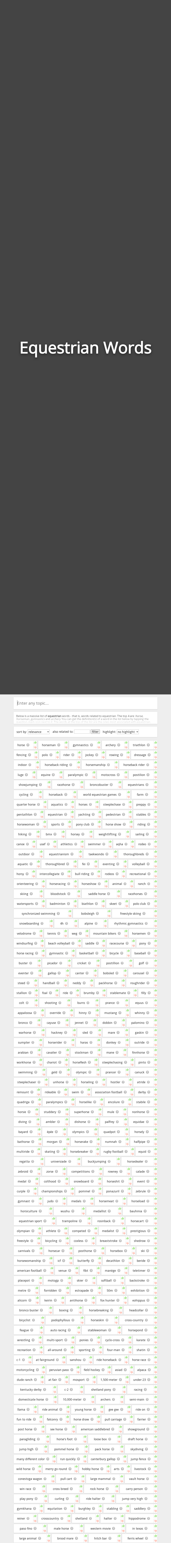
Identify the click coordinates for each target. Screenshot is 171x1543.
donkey (111, 1042)
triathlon (139, 745)
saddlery (140, 1509)
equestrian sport (30, 1221)
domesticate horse (31, 1399)
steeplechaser (26, 1082)
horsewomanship (29, 1261)
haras (84, 1042)
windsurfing (25, 943)
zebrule (141, 1191)
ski (143, 1251)
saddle (89, 943)
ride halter (93, 1499)
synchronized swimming (38, 914)
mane (110, 1052)
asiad (118, 1370)
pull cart (66, 1479)
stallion (22, 993)
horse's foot (65, 1439)
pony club (83, 824)
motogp (53, 1280)
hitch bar (100, 1538)
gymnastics (81, 745)
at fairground (45, 1360)
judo (50, 1201)
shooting (51, 1003)
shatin (141, 1350)
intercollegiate (49, 874)
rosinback (104, 1221)
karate (140, 1340)
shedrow (140, 1241)
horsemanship (96, 765)
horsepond (135, 1330)
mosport (79, 1380)
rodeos (109, 874)
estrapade (82, 1290)
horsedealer (135, 1161)
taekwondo (96, 854)
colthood (50, 1181)
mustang (110, 1013)
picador (52, 963)
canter (79, 973)
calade (140, 1171)
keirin (48, 1300)
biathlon (88, 904)
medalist (108, 1231)
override (55, 1013)
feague (24, 1330)
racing (138, 1390)
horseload (138, 1201)
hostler (115, 1082)
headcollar (136, 1310)
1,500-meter (109, 1380)
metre (22, 1290)
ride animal (50, 1409)
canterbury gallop (103, 1459)
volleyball (138, 864)
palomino (137, 1023)
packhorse (106, 983)
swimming (25, 1072)
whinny (140, 1013)
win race (25, 1489)
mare (111, 1033)
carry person (134, 1489)
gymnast (24, 1201)
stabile (141, 1102)
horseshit (113, 1181)
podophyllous (60, 1320)
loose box (100, 1439)
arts (116, 1469)
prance (110, 1003)
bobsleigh (88, 914)
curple (21, 1191)
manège (110, 1271)
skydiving (136, 1449)
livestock (140, 1469)
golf (141, 963)
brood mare (65, 1538)
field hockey (92, 1370)
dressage (140, 755)
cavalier (51, 1052)
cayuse (51, 1023)
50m (110, 1290)
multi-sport (55, 1340)
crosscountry (50, 1518)
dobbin (107, 1023)
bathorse (23, 1142)
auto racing (58, 1330)
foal (44, 993)
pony (142, 943)
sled (85, 1033)
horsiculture (29, 1211)
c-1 (19, 1360)
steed (21, 983)
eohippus (138, 1300)
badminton (57, 904)
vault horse (137, 1479)
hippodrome (137, 1518)
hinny (83, 1013)
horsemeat (106, 1201)
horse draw (81, 1419)
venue (62, 1271)
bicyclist (24, 1320)
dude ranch (25, 1380)
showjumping (28, 785)
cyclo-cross (112, 1340)
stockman (82, 1052)
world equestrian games (100, 795)
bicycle (114, 953)
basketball (86, 953)
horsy (20, 874)
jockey (89, 755)
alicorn (22, 1300)
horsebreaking (99, 1310)
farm (140, 795)
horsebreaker (79, 1152)
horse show (113, 824)
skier (80, 1280)
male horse (61, 1528)
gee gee (114, 1409)
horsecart (137, 1221)
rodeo (142, 844)
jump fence (138, 1459)
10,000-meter (72, 1399)
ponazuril (112, 1191)
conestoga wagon (30, 1479)
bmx (49, 834)
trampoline (69, 1221)
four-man (113, 1350)
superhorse (81, 1112)
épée (50, 1132)
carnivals (24, 1251)
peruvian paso (59, 1370)
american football (29, 1271)
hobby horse (90, 1469)
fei (84, 864)
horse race (139, 1360)
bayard (23, 1132)
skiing (24, 894)
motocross (108, 775)
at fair (52, 1380)
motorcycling (25, 1370)
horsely (139, 1132)
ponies (84, 1340)
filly (143, 993)
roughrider (137, 983)
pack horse (102, 1449)
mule (110, 1112)
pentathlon (24, 814)
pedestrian (113, 814)
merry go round (56, 1469)
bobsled (108, 973)
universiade (59, 1161)
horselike (85, 1102)
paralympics (54, 1102)
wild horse (23, 1469)
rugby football (113, 1152)
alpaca (141, 1370)
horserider (55, 1042)
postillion (112, 963)
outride (139, 1042)
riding (141, 824)
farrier (141, 1419)
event (141, 1181)
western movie (101, 1528)
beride (141, 1261)
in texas (137, 1528)
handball (49, 983)
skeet (113, 904)
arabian (23, 1052)
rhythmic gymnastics (128, 923)
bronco (23, 1023)
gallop (52, 973)
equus (139, 1003)
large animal (28, 1538)
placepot (24, 1280)
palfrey (109, 1122)
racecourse (117, 943)
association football (108, 1092)
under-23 (139, 1380)
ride (65, 993)
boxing (63, 1310)
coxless (78, 1241)
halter (108, 1518)
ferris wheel (135, 1538)
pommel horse (64, 1449)
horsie (22, 1112)
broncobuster (99, 785)
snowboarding (29, 923)
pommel (84, 1191)
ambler (51, 1122)
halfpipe (139, 1142)
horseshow (89, 884)
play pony (26, 1499)
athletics (67, 844)
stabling (112, 1509)
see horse (56, 1429)
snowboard (81, 1181)
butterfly (83, 1261)
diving (22, 1122)
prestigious (138, 1231)
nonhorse (138, 1112)
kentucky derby (31, 1390)
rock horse (97, 1489)
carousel (138, 973)
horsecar (54, 1251)
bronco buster (29, 1310)
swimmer (94, 844)
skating (50, 1152)
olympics (78, 1132)
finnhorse (138, 1052)
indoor (22, 765)
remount (23, 1092)
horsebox (116, 1251)
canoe (21, 844)
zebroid (23, 1171)
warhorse (25, 1033)
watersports (25, 904)
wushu (65, 1211)
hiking (22, 834)
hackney (57, 1033)
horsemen (139, 933)
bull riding (82, 874)
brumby (89, 993)
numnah (111, 1142)
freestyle (23, 1241)
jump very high (132, 1499)
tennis (51, 933)
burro (81, 1003)
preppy (141, 804)
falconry (52, 1419)
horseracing (58, 884)
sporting (85, 1350)
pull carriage (113, 1419)
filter (95, 732)
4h (62, 923)
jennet (79, 1023)
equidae (138, 1122)
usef (42, 844)
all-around (55, 1350)
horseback (56, 795)
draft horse (135, 1439)
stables (141, 814)
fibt (85, 1271)
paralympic (75, 775)
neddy (77, 983)
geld (54, 1072)
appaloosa (25, 1013)
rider (66, 755)
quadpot (110, 1132)
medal (22, 1181)
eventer (23, 973)
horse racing (25, 953)
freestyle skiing (130, 914)
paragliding (27, 1439)
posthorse (85, 1251)
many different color (31, 1459)
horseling (87, 1082)
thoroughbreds (133, 854)
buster (23, 963)
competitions (80, 1171)
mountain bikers (104, 933)
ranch (142, 884)
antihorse (76, 1300)
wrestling (23, 1340)
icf (59, 1261)
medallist (99, 1211)
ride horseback (107, 1360)
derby (142, 1092)
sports (55, 824)
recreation (24, 1350)
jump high (26, 1449)
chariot (52, 1062)
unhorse (58, 1082)
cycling (23, 795)
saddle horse (97, 894)
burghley (84, 1509)
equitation (55, 1509)
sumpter (24, 1042)
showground (136, 1429)
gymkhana (24, 1509)
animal (117, 884)
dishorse (80, 1122)
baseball (140, 953)
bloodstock (58, 894)
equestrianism (59, 854)
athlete (51, 1231)
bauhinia (136, 1211)
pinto (142, 1062)
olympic (81, 1072)
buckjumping (97, 1161)
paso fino (26, 1528)
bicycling (51, 1241)
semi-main (137, 1399)
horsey (75, 834)
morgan (52, 1142)
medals (76, 1201)
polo (45, 755)
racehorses (135, 894)
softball (106, 1280)
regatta (24, 1161)
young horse (83, 1409)
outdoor (24, 854)
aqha (119, 844)
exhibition (138, 1290)
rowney (113, 1171)
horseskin (97, 1320)
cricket (82, 963)
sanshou (75, 1360)
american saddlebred (95, 1429)
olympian (23, 1231)
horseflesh (80, 1062)
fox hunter (107, 1300)
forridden (50, 1290)
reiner (21, 1518)
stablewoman (97, 1330)
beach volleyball (59, 943)
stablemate (118, 993)
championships (52, 1191)
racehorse (63, 785)
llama (21, 1409)
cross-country (134, 1320)
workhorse (24, 1062)
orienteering (25, 884)
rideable (50, 1092)
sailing (139, 834)
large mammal (100, 1479)
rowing (114, 755)
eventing (109, 864)
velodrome (24, 933)
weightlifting (108, 834)
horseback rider (134, 765)
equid (142, 1152)
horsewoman (26, 824)
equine (45, 775)
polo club (139, 904)
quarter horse (26, 804)
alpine (88, 923)
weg (74, 933)
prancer (111, 1072)
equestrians (136, 785)
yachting (84, 814)
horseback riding (56, 765)
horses (83, 804)
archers (106, 1399)
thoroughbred (55, 864)
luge (21, 775)
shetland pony (101, 1390)
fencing (22, 755)
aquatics (57, 804)
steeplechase (112, 804)
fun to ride (24, 1419)
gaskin (139, 1033)
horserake (81, 1142)
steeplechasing (112, 1062)
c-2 (66, 1390)
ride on (140, 1409)
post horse (25, 1429)
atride (141, 1082)
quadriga (23, 1102)
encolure (114, 1102)
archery (111, 745)
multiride (23, 1152)
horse (21, 745)
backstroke (137, 1280)
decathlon (113, 1261)
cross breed (60, 1489)
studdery (50, 1112)
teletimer (139, 1271)
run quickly (68, 1459)
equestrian (55, 814)
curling (59, 1499)
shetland (81, 1518)
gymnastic (56, 953)
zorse (49, 1171)
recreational (138, 874)
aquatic (23, 864)
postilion (139, 775)
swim (75, 1092)
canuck (139, 1072)
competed (79, 1231)
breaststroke (108, 1241)
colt (21, 1003)
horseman (49, 745)
